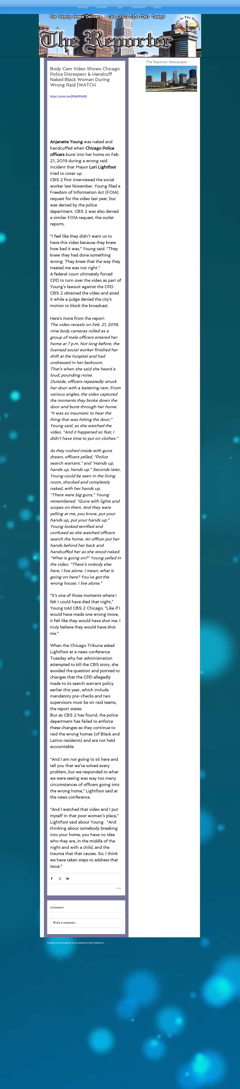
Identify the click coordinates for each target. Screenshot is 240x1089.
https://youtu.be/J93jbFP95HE (68, 96)
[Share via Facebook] (51, 878)
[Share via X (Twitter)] (59, 878)
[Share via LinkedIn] (67, 878)
